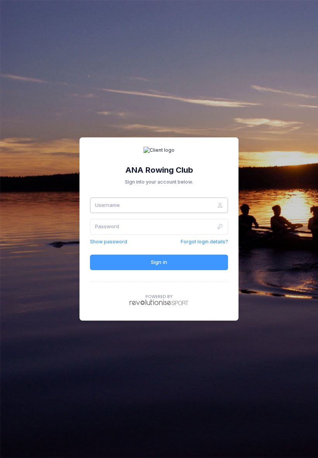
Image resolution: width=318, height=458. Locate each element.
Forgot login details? (204, 242)
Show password (108, 242)
